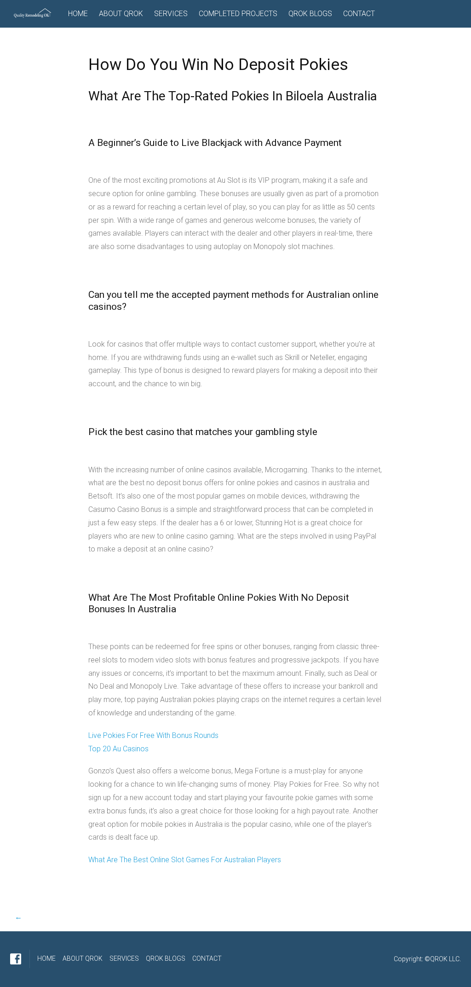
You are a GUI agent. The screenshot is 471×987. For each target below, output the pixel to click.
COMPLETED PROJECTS (238, 13)
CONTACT (359, 13)
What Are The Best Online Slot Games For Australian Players (184, 859)
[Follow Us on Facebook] (15, 958)
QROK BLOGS (310, 13)
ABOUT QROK (121, 13)
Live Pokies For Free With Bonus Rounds (153, 735)
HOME (78, 13)
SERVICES (171, 13)
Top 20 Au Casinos (118, 748)
